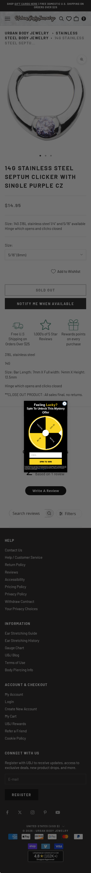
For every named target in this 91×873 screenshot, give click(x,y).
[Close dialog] (64, 403)
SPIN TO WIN (45, 461)
